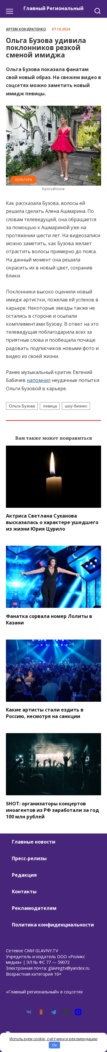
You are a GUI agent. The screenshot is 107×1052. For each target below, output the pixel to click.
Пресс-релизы (29, 858)
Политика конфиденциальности (53, 924)
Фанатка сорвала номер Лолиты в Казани (49, 619)
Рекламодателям (34, 908)
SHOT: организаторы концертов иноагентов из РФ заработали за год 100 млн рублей (52, 810)
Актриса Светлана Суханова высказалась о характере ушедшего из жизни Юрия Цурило (52, 522)
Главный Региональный (53, 8)
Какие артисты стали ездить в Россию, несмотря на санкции (45, 712)
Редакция (24, 875)
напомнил (39, 380)
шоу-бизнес (76, 406)
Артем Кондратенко (26, 29)
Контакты (24, 891)
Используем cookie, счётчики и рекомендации (53, 1038)
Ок (54, 1045)
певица (50, 406)
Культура (23, 179)
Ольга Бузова (22, 406)
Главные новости (33, 842)
